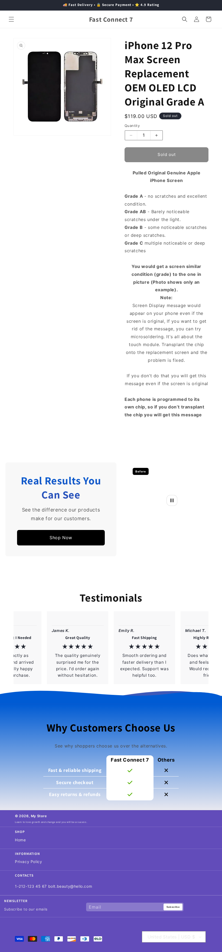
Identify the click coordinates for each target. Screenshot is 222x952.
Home (20, 840)
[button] (11, 19)
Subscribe (172, 906)
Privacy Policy (28, 861)
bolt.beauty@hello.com (70, 886)
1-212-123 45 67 (31, 886)
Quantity (132, 125)
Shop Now (61, 537)
